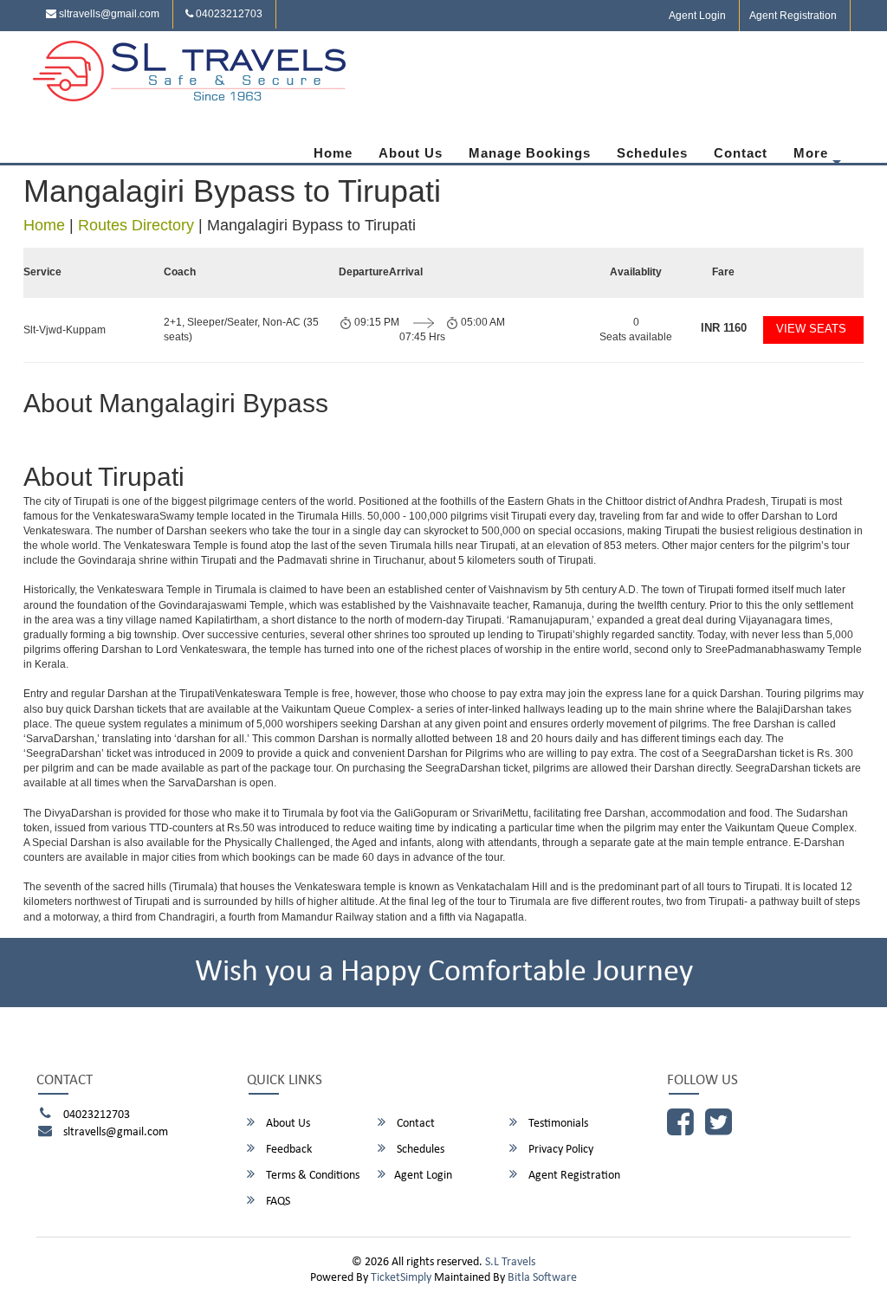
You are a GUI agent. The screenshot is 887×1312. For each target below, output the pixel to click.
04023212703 (227, 14)
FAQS (276, 1201)
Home (333, 152)
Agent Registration (793, 16)
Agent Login (697, 16)
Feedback (287, 1149)
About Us (411, 152)
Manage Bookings (530, 152)
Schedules (652, 152)
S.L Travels (510, 1262)
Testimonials (557, 1123)
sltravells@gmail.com (107, 14)
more (810, 152)
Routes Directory (136, 225)
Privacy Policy (559, 1149)
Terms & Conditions (311, 1175)
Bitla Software (542, 1277)
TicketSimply (401, 1277)
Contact (740, 152)
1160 (724, 327)
